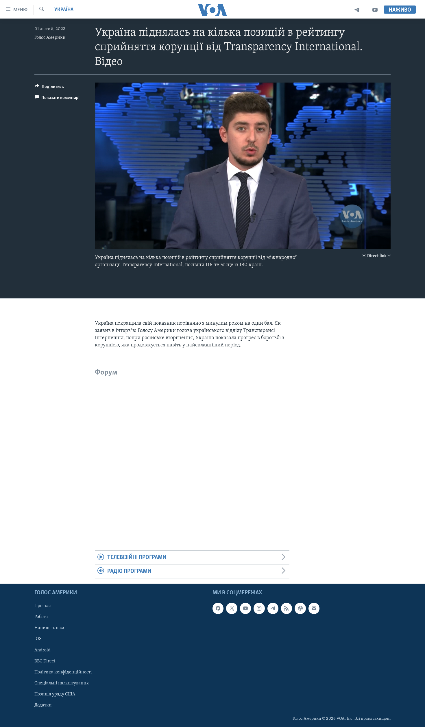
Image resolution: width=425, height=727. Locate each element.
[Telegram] (357, 10)
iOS (38, 639)
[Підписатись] (313, 608)
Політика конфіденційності (63, 672)
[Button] (49, 88)
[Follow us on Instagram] (259, 608)
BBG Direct (44, 661)
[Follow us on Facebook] (217, 608)
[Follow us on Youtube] (245, 608)
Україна (63, 9)
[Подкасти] (300, 608)
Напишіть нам (49, 628)
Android (42, 650)
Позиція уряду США (54, 694)
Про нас (42, 606)
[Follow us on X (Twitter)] (231, 608)
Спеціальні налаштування (61, 683)
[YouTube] (375, 10)
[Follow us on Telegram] (272, 608)
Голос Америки (50, 37)
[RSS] (286, 608)
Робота (41, 617)
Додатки (43, 705)
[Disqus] (194, 451)
